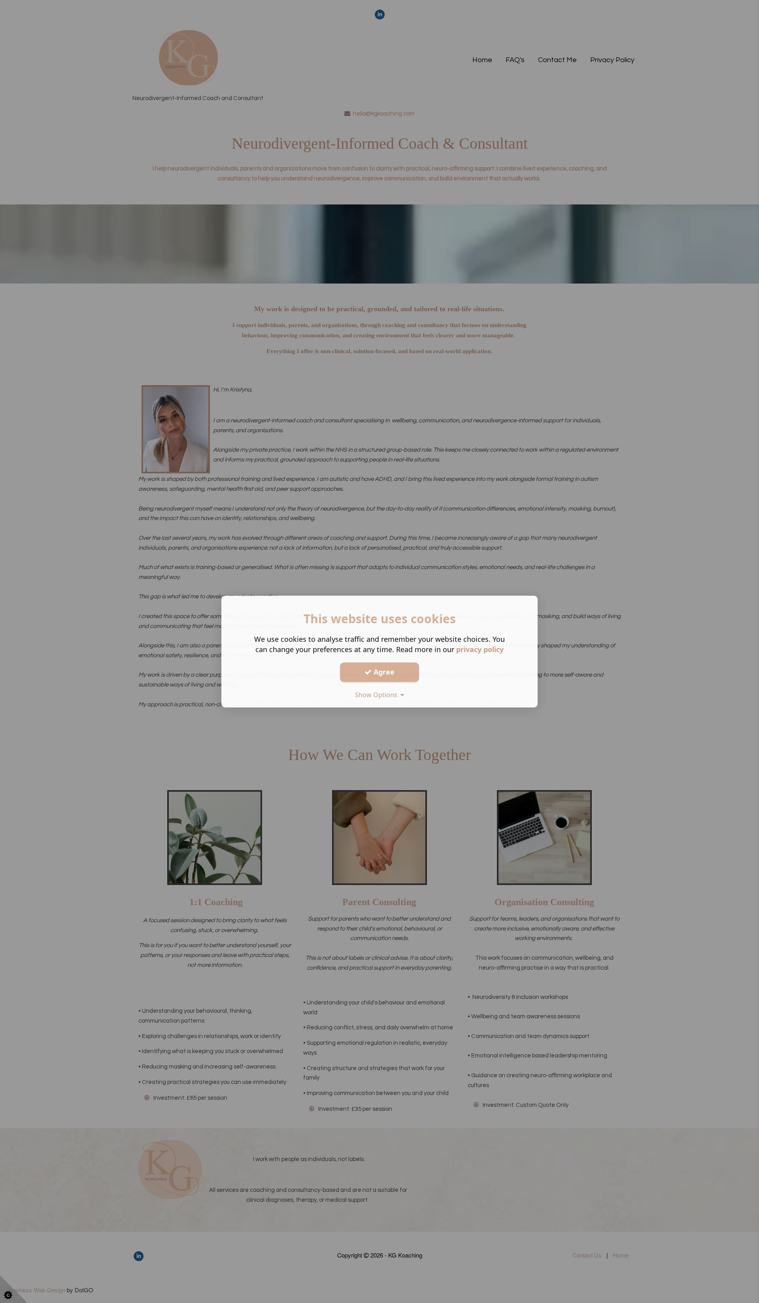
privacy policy (480, 649)
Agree (383, 672)
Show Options (377, 694)
